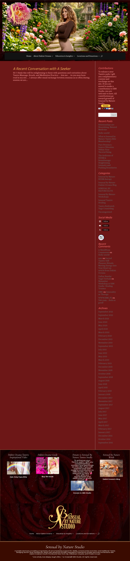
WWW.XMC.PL (105, 297)
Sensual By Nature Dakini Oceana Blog (107, 184)
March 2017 (103, 425)
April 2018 (103, 387)
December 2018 (105, 366)
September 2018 (105, 377)
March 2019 (103, 360)
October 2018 (104, 373)
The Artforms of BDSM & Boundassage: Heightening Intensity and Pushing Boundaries (107, 161)
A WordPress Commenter (104, 251)
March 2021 (103, 318)
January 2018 (104, 394)
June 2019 (102, 353)
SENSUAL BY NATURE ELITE (105, 189)
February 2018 (105, 391)
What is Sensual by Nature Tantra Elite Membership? (107, 139)
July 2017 (102, 411)
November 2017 (105, 401)
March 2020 (103, 332)
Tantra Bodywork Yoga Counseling (106, 207)
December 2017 (105, 397)
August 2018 (103, 380)
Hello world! (104, 133)
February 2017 (105, 428)
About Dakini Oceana (42, 56)
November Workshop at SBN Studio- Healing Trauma (106, 285)
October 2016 (104, 439)
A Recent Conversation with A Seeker (41, 68)
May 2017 (102, 418)
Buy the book (47, 477)
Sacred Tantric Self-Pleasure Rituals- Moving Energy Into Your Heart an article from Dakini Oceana (107, 265)
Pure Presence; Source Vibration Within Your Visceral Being (106, 148)
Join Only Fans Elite (18, 477)
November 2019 (105, 342)
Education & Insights (64, 56)
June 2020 (102, 322)
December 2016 (105, 435)
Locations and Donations (87, 56)
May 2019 (102, 356)
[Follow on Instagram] (100, 221)
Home (28, 56)
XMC (100, 292)
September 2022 (105, 315)
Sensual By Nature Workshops (106, 195)
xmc (100, 258)
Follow (106, 221)
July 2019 (102, 349)
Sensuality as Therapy (107, 293)
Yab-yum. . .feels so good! (107, 301)
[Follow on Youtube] (100, 225)
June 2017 (102, 415)
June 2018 (102, 384)
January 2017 (104, 432)
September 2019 (105, 346)
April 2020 (103, 329)
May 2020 (102, 325)
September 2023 (105, 311)
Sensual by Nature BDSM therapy (106, 178)
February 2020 (105, 335)
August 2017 (103, 408)
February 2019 (105, 363)
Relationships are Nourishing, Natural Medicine (107, 127)
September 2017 (105, 404)
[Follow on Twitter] (100, 229)
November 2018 (105, 370)
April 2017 (102, 422)
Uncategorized (105, 212)
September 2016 (105, 442)
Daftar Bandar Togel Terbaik (105, 277)
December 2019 (105, 339)
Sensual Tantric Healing (105, 201)
